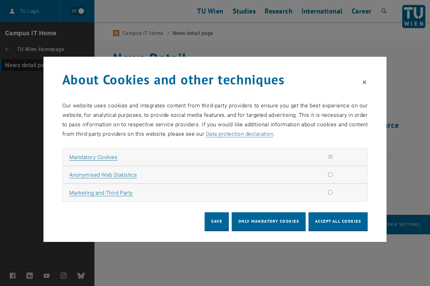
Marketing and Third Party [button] (101, 193)
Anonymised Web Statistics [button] (103, 175)
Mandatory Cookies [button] (93, 157)
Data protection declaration (240, 134)
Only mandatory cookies (268, 221)
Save (216, 221)
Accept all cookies (338, 221)
